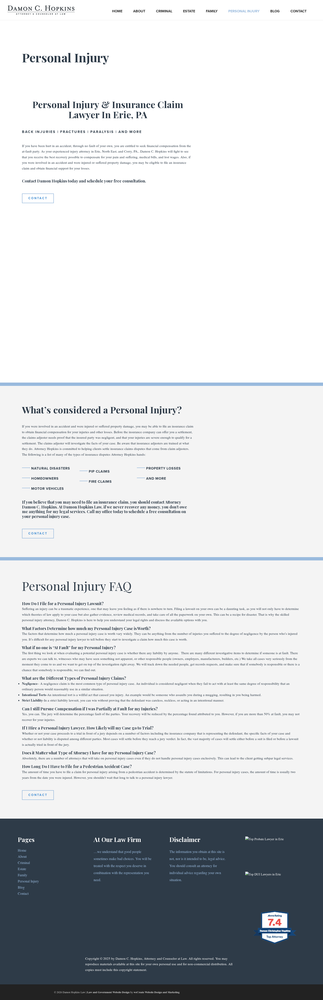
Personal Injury (243, 11)
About (139, 11)
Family (212, 11)
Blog (275, 11)
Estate (189, 11)
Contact (298, 11)
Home (117, 11)
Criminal (164, 11)
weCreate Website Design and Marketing (157, 992)
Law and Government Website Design (108, 992)
